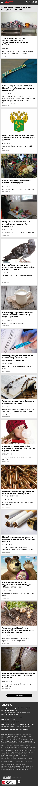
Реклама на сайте (8, 719)
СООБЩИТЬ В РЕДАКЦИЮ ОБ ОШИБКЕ (14, 729)
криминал (6, 191)
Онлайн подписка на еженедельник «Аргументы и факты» (15, 713)
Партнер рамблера (16, 777)
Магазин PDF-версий (9, 710)
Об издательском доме (10, 708)
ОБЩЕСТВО (6, 56)
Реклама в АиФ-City (8, 724)
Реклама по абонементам (11, 722)
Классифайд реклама (26, 724)
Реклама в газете (16, 717)
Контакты (5, 717)
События (5, 150)
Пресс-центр (25, 708)
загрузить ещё (19, 695)
